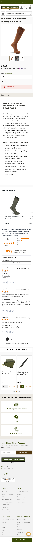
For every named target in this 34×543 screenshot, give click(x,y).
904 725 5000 (8, 468)
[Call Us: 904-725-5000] (26, 8)
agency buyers (21, 502)
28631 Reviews (10, 246)
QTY (3, 540)
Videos (4, 530)
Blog (3, 527)
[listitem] (14, 210)
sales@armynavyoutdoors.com (13, 466)
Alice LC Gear (21, 532)
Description (5, 95)
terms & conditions (7, 502)
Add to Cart (21, 539)
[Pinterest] (9, 474)
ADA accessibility (7, 499)
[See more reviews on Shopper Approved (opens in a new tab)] (13, 282)
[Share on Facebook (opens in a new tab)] (7, 282)
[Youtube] (7, 474)
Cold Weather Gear (22, 535)
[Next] (5, 2)
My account (20, 499)
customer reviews (7, 494)
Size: (6, 73)
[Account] (21, 8)
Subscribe (23, 452)
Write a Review (16, 262)
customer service (22, 491)
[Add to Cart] (22, 386)
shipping (19, 494)
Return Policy (21, 497)
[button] (13, 68)
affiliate (4, 497)
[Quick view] (10, 386)
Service (19, 488)
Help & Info (5, 488)
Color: (3, 81)
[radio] (24, 238)
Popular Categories (24, 516)
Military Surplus (21, 520)
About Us (4, 491)
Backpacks (20, 527)
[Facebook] (2, 474)
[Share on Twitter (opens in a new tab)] (10, 282)
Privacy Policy (6, 504)
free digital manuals (8, 520)
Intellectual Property (8, 512)
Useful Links (6, 516)
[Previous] (1, 2)
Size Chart (8, 73)
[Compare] (14, 386)
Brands (4, 522)
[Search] (30, 13)
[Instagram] (4, 474)
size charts (5, 525)
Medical (19, 529)
